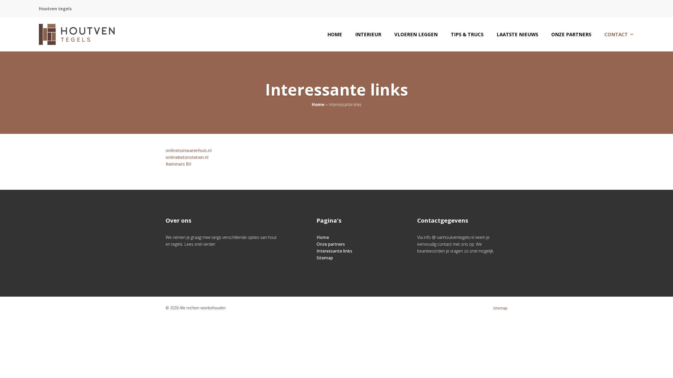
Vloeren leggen (416, 34)
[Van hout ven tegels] (77, 34)
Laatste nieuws (517, 34)
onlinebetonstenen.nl (187, 157)
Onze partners (571, 34)
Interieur (368, 34)
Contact (616, 34)
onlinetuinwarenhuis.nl (189, 150)
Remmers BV (178, 164)
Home (334, 34)
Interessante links (334, 251)
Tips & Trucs (467, 34)
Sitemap (325, 258)
